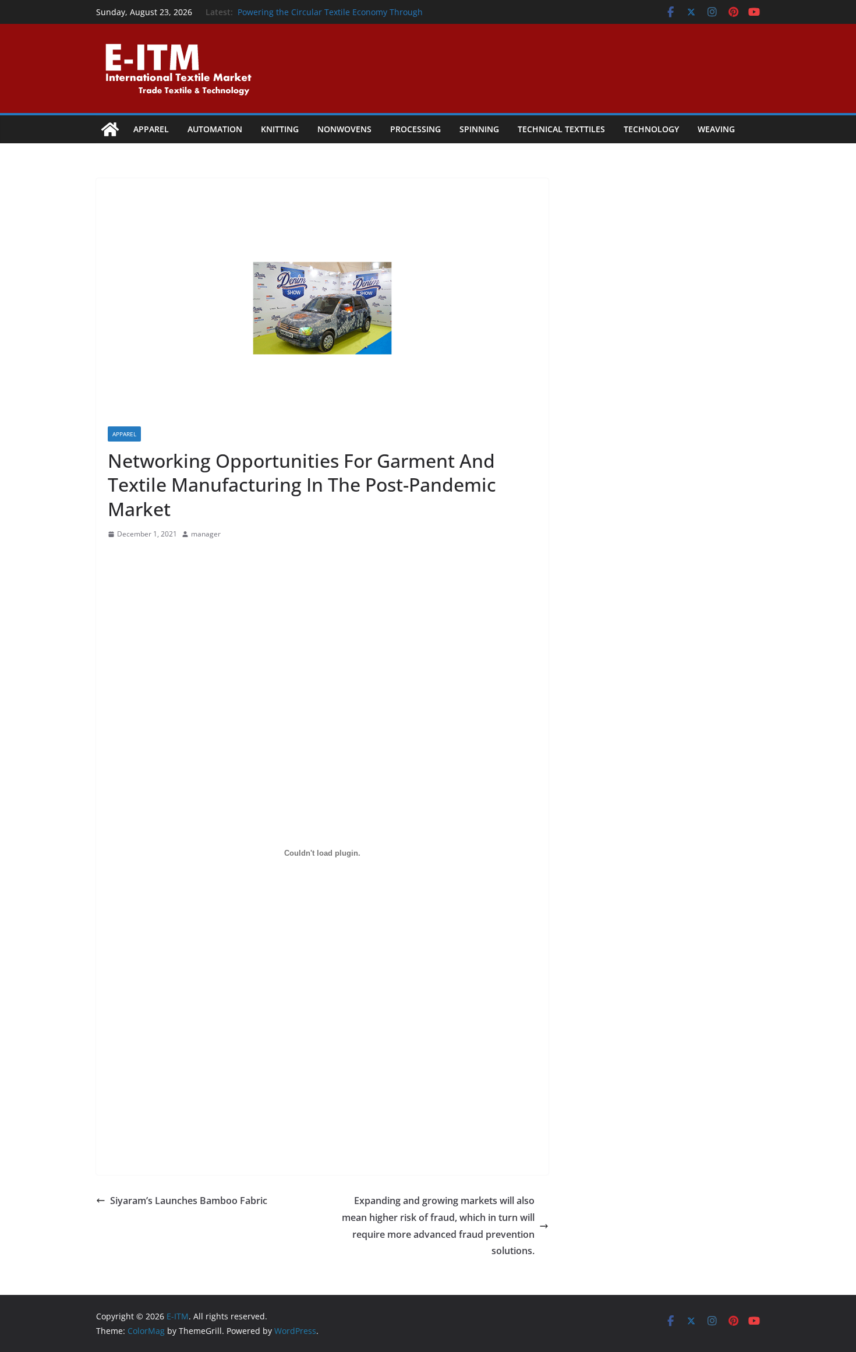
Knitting (280, 129)
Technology (651, 129)
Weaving (716, 129)
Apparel (151, 129)
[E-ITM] (110, 129)
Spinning (479, 129)
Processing (415, 129)
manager (206, 534)
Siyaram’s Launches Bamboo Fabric (188, 1200)
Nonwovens (344, 129)
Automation (215, 129)
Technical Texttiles (561, 129)
